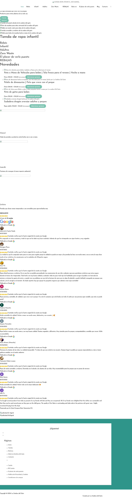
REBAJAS (66, 6)
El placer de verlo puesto (86, 6)
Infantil (36, 6)
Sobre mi (74, 6)
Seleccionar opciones (33, 77)
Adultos (45, 6)
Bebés (28, 6)
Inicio (22, 6)
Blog (98, 6)
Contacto (105, 6)
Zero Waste (54, 6)
